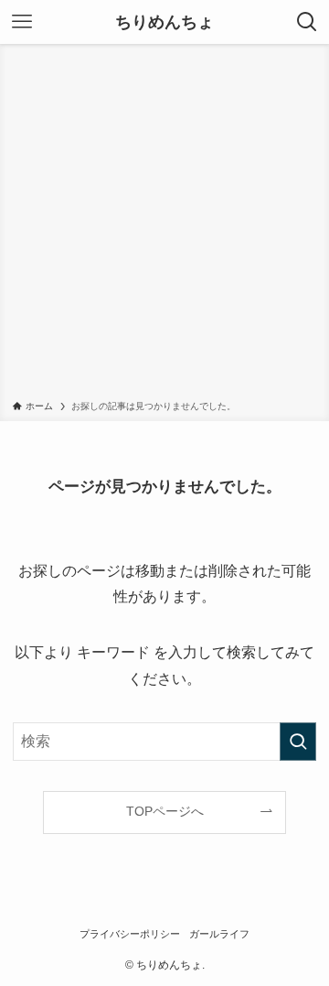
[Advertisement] (164, 225)
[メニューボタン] (22, 22)
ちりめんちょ (164, 22)
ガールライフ (219, 933)
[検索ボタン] (307, 22)
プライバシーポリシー (130, 933)
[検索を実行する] (298, 741)
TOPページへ (165, 811)
